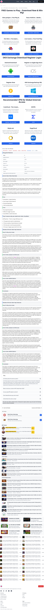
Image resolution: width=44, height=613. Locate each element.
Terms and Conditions (26, 602)
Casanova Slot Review (36, 407)
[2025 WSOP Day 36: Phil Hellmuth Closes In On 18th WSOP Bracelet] (4, 450)
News (22, 1)
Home (18, 1)
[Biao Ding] (4, 471)
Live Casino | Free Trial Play (33, 39)
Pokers (26, 1)
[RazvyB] (4, 463)
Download (41, 1)
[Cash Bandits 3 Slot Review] (4, 488)
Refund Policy (24, 604)
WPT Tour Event (3, 599)
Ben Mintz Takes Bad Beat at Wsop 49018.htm (14, 439)
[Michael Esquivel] (4, 460)
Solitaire (8, 507)
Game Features (9, 481)
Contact (1, 602)
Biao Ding (17, 471)
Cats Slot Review (7, 407)
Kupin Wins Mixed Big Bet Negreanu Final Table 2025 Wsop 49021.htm (17, 443)
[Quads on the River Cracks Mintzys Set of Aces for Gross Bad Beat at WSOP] (4, 439)
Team (23, 596)
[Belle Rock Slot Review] (4, 492)
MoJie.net (11, 128)
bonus (15, 257)
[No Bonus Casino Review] (4, 514)
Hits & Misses (19, 481)
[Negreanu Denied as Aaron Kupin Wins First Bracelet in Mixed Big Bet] (4, 442)
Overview (14, 481)
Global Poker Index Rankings (11, 468)
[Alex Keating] (4, 467)
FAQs (1, 604)
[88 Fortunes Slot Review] (4, 481)
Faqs (8, 503)
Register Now (10, 82)
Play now (33, 428)
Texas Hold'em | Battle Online (33, 17)
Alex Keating (18, 468)
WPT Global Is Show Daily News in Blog (11, 7)
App (33, 1)
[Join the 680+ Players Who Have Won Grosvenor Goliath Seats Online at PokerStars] (4, 453)
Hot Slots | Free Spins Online (10, 39)
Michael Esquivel (14, 460)
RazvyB (13, 464)
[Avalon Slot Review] (4, 484)
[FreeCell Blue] (4, 506)
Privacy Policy (24, 605)
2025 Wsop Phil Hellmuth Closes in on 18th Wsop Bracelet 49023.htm (17, 450)
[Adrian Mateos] (4, 510)
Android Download (11, 62)
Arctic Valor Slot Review (23, 7)
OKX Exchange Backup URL (33, 82)
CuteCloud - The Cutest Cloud (10, 107)
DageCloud (33, 128)
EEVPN (33, 107)
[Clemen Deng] (4, 474)
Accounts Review (3, 597)
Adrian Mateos (18, 511)
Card (11, 507)
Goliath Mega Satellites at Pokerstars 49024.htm (14, 454)
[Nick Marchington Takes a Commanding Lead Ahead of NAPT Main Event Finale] (4, 499)
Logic (13, 507)
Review (23, 597)
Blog (30, 1)
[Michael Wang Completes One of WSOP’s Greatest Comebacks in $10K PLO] (4, 446)
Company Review (3, 596)
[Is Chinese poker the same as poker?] (4, 503)
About (23, 594)
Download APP (3, 594)
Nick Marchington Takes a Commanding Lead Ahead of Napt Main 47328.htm (18, 500)
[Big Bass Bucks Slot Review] (4, 495)
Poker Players (9, 460)
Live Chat (2, 605)
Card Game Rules (3, 607)
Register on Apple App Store (33, 62)
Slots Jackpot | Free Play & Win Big (10, 17)
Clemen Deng (18, 475)
